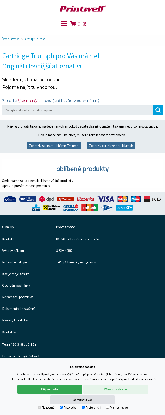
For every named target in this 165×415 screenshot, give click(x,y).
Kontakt (8, 239)
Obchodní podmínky (16, 285)
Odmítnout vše (83, 399)
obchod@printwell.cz (28, 356)
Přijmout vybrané (115, 389)
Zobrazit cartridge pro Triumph (111, 145)
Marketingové (119, 407)
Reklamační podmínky (17, 296)
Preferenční (93, 407)
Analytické (70, 407)
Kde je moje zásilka (15, 273)
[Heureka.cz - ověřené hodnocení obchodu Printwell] (98, 30)
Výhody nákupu (13, 250)
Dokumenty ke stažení (18, 308)
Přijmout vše (49, 389)
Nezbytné (48, 407)
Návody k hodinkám (16, 320)
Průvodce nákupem (16, 262)
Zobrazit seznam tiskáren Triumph (53, 145)
